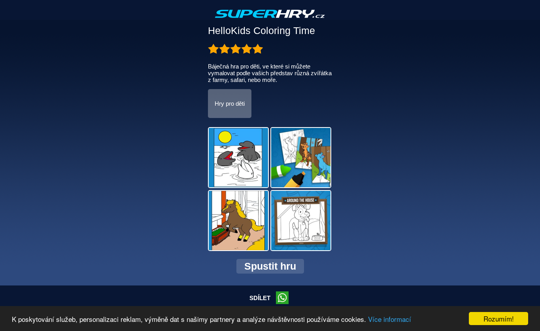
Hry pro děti (230, 103)
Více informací (389, 319)
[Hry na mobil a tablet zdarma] (270, 20)
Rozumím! (498, 318)
